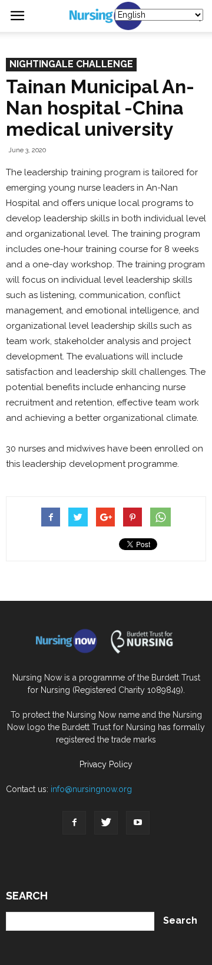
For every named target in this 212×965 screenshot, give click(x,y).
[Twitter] (106, 823)
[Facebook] (74, 823)
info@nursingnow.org (91, 789)
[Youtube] (138, 823)
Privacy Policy (106, 764)
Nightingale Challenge (71, 64)
